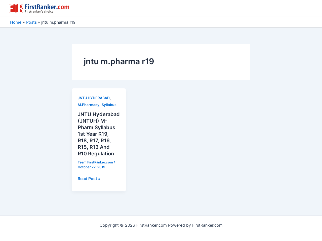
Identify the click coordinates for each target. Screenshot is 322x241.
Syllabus (109, 104)
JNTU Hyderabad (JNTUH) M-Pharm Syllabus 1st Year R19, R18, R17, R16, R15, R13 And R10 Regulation (99, 134)
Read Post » (89, 179)
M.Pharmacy (88, 104)
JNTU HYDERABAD (94, 98)
